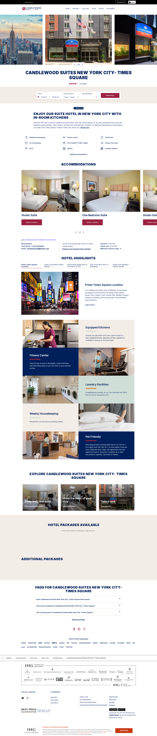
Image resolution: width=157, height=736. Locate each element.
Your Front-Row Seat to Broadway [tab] (99, 265)
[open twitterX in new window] (83, 629)
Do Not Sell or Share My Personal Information (94, 705)
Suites (68, 8)
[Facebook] (23, 698)
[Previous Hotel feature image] (75, 64)
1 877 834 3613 (43, 712)
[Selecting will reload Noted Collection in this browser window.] (102, 672)
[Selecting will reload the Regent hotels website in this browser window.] (37, 672)
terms (105, 731)
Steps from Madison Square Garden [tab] (121, 265)
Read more (85, 128)
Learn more (89, 305)
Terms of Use (84, 696)
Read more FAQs (78, 620)
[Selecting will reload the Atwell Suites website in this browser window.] (95, 679)
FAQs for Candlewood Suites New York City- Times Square (78, 589)
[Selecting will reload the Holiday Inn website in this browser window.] (69, 679)
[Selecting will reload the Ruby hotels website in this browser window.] (120, 672)
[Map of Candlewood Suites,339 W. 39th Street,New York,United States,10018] (38, 239)
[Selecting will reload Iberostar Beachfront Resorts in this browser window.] (28, 679)
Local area (85, 8)
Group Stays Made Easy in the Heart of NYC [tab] (77, 265)
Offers (94, 8)
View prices (110, 95)
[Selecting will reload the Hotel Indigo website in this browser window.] (92, 672)
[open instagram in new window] (78, 629)
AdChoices (112, 699)
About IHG (54, 697)
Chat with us (54, 702)
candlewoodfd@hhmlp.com (38, 249)
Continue (124, 730)
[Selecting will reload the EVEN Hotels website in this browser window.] (49, 679)
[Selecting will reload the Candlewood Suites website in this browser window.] (128, 679)
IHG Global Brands (85, 699)
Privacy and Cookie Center (88, 702)
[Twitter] (27, 698)
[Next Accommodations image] (83, 232)
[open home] (2, 658)
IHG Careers (54, 700)
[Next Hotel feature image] (82, 64)
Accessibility (110, 8)
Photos (101, 8)
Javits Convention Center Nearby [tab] (54, 265)
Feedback (112, 705)
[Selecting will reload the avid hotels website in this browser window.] (86, 679)
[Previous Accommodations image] (76, 232)
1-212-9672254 (38, 246)
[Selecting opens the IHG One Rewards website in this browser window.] (122, 685)
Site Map (111, 702)
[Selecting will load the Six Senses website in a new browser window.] (27, 672)
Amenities (75, 8)
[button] (132, 2)
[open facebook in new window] (73, 629)
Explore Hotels (113, 696)
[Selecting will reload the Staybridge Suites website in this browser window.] (106, 679)
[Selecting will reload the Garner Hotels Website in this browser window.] (78, 679)
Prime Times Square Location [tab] (29, 265)
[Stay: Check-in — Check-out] (49, 97)
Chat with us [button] (29, 2)
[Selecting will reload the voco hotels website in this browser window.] (112, 672)
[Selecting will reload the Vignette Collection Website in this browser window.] (69, 672)
